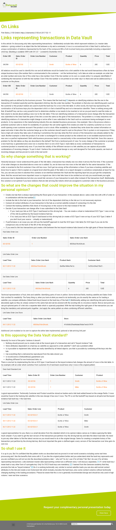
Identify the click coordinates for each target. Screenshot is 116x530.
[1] (67, 100)
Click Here (104, 513)
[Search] (112, 524)
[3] (69, 300)
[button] (13, 525)
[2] (34, 198)
